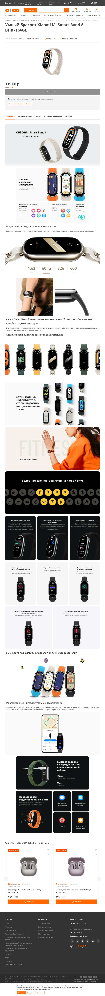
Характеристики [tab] (25, 116)
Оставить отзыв (15, 884)
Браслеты (29, 104)
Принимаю (21, 993)
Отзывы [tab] (68, 116)
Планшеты (24, 15)
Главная (8, 20)
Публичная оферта (11, 930)
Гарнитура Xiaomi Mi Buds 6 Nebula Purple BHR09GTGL (74, 891)
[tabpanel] (52, 478)
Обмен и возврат (44, 934)
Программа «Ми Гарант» (14, 965)
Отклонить (40, 993)
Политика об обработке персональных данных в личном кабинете (18, 944)
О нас (7, 923)
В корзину (30, 901)
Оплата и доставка (44, 927)
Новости (8, 954)
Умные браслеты (45, 20)
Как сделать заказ (44, 923)
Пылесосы (36, 15)
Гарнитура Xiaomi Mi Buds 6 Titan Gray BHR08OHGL (24, 891)
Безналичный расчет (45, 937)
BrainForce (95, 979)
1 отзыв (20, 38)
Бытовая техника (93, 15)
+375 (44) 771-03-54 (79, 923)
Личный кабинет (69, 3)
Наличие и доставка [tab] (53, 116)
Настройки (30, 993)
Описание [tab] (10, 116)
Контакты (8, 961)
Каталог (15, 20)
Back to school (13, 850)
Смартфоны (12, 15)
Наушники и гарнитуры (74, 15)
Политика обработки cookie (14, 934)
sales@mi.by (77, 932)
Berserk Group (92, 981)
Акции (7, 958)
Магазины (21, 3)
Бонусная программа (45, 930)
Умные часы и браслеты (53, 15)
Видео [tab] (38, 116)
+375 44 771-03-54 (83, 3)
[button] (5, 15)
